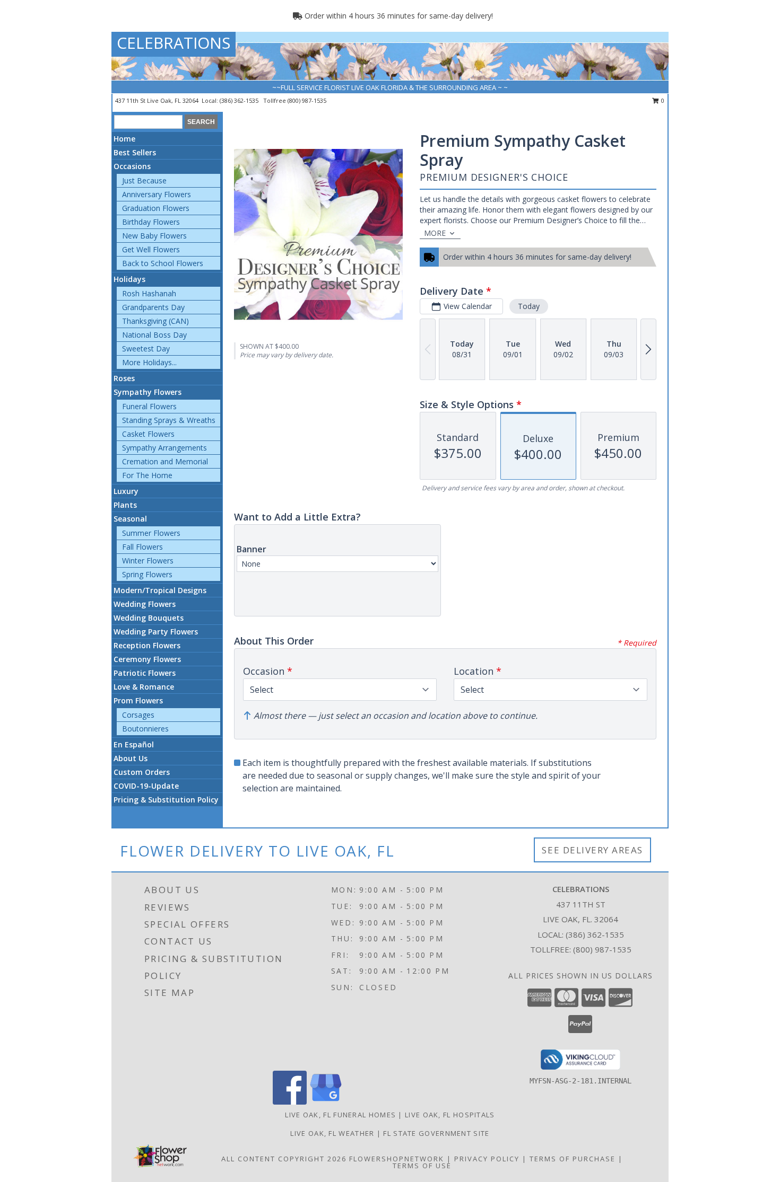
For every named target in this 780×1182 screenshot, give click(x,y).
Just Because (144, 180)
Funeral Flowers (149, 406)
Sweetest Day (146, 348)
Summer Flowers (151, 533)
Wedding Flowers (145, 604)
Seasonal (130, 519)
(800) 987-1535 (307, 100)
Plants (125, 505)
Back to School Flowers (162, 263)
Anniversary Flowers (156, 194)
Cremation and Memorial (165, 461)
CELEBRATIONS (173, 42)
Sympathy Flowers (147, 392)
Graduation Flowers (155, 208)
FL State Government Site (436, 1133)
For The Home (147, 475)
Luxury (126, 491)
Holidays (129, 279)
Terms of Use (422, 1165)
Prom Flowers (138, 700)
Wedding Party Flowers (156, 632)
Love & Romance (144, 687)
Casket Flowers (148, 434)
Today (529, 306)
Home (124, 139)
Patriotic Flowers (145, 673)
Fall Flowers (142, 547)
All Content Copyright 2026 (283, 1158)
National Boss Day (154, 335)
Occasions (132, 166)
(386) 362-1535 (240, 100)
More (435, 233)
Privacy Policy (486, 1158)
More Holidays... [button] (149, 362)
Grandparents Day (153, 307)
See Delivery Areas (592, 850)
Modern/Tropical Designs (160, 590)
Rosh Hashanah (149, 293)
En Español (134, 744)
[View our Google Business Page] (326, 1102)
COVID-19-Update (146, 786)
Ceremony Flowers (147, 659)
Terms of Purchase (573, 1158)
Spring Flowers (147, 574)
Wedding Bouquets (149, 618)
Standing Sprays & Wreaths (168, 420)
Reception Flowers (147, 645)
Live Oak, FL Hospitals (450, 1114)
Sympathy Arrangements (164, 448)
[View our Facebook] (290, 1102)
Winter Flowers (148, 560)
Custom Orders (142, 772)
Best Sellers (135, 152)
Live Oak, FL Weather (332, 1133)
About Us (131, 758)
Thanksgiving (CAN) (155, 321)
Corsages (138, 715)
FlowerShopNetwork (396, 1158)
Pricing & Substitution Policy (166, 800)
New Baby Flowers (154, 236)
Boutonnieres (145, 729)
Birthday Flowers (151, 222)
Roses (124, 378)
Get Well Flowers (151, 249)
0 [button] (662, 100)
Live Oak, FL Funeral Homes (340, 1114)
